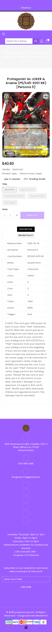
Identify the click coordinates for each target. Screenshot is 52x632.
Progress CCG (26, 61)
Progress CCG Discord (26, 555)
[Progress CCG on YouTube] (23, 3)
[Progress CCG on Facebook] (12, 3)
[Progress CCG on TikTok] (40, 3)
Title (4, 184)
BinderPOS (42, 615)
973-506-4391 (26, 463)
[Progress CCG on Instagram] (18, 3)
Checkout (26, 7)
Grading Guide (37, 179)
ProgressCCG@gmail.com (26, 477)
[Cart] (48, 41)
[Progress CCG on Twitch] (34, 3)
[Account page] (42, 41)
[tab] (26, 229)
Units (5, 209)
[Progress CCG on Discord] (29, 3)
